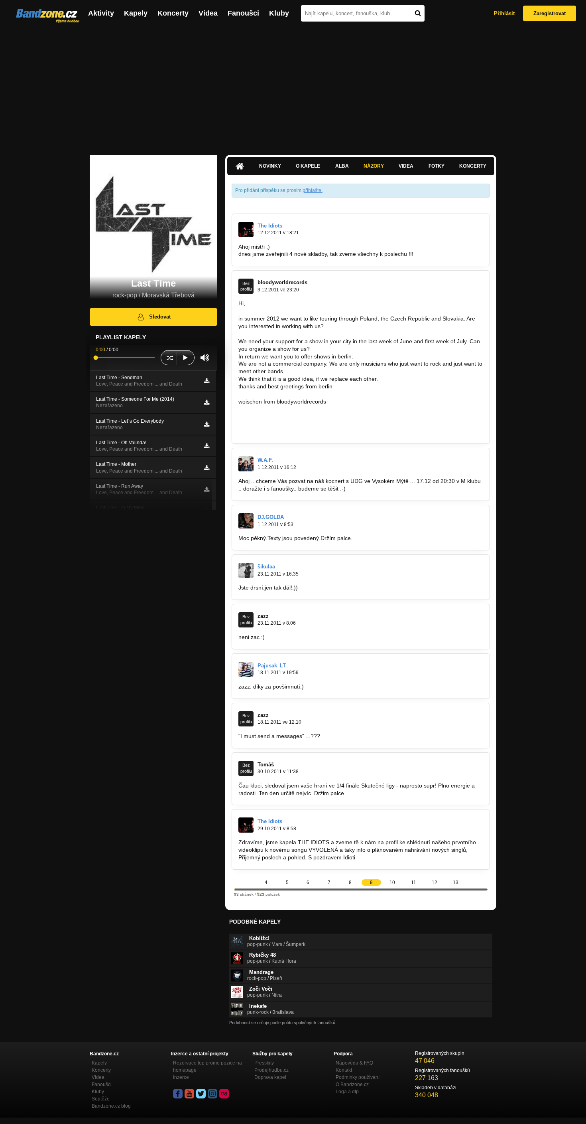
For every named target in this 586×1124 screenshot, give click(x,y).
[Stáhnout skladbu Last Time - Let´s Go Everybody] (207, 424)
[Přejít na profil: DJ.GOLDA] (246, 520)
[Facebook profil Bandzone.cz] (178, 1093)
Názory (374, 166)
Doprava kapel (270, 1077)
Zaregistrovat (549, 13)
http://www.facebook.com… (272, 432)
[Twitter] (201, 1093)
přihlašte (312, 190)
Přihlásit (504, 13)
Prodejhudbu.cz (271, 1070)
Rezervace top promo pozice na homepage (207, 1066)
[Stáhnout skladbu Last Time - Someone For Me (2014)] (207, 402)
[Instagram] (212, 1093)
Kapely (135, 13)
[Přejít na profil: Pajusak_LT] (246, 669)
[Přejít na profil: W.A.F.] (246, 463)
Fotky (436, 166)
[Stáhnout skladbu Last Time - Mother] (207, 468)
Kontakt (344, 1070)
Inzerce (181, 1077)
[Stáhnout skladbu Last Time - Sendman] (207, 381)
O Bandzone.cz (352, 1084)
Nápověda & (354, 1063)
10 (392, 882)
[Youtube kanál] (189, 1093)
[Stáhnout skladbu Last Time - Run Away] (207, 489)
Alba (342, 166)
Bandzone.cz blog (111, 1106)
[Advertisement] (293, 87)
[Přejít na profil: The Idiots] (246, 229)
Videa (208, 13)
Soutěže (101, 1099)
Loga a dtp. (348, 1091)
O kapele (308, 166)
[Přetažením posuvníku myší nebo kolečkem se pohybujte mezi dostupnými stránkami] (234, 889)
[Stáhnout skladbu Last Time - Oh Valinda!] (207, 446)
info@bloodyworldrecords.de (274, 417)
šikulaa (266, 567)
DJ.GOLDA (271, 517)
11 (413, 882)
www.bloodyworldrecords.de (273, 424)
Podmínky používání (358, 1077)
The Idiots (270, 226)
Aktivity (101, 13)
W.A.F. (265, 460)
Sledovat (160, 317)
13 (455, 882)
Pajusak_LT (272, 666)
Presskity (264, 1063)
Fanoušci (243, 13)
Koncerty (173, 13)
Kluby (279, 13)
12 (434, 882)
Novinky (270, 166)
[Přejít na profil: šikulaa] (246, 570)
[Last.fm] (224, 1093)
